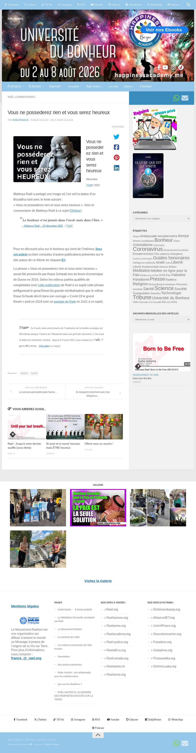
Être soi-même (169, 302)
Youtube (98, 4)
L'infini (168, 263)
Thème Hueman (51, 744)
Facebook (13, 4)
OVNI (162, 275)
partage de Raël (65, 301)
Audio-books (64, 609)
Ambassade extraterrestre (158, 236)
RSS (82, 4)
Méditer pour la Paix (149, 275)
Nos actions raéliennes (70, 664)
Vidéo (136, 302)
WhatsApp (156, 4)
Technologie (171, 293)
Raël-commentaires (21, 97)
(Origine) (75, 210)
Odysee (115, 4)
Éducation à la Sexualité (151, 302)
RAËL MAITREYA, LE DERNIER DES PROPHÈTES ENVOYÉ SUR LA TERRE (73, 696)
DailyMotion (135, 4)
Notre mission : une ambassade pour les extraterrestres (72, 674)
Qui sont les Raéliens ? (70, 684)
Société (34, 373)
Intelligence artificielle (144, 262)
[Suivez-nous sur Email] (184, 98)
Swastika (155, 293)
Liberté (177, 262)
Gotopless (176, 253)
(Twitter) (31, 4)
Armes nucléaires (143, 240)
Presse (157, 279)
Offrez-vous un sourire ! (99, 443)
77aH (89, 185)
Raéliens (171, 279)
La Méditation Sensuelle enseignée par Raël (74, 619)
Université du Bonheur (171, 298)
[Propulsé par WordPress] (31, 744)
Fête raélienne (162, 254)
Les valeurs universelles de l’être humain (73, 647)
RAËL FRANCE (15, 18)
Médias (172, 266)
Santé (148, 288)
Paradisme (141, 279)
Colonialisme (143, 245)
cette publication (49, 285)
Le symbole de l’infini (69, 637)
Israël (160, 262)
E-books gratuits (83, 609)
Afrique (136, 236)
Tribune (142, 297)
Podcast (174, 4)
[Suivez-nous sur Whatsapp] (176, 98)
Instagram (66, 4)
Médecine (163, 267)
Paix (168, 275)
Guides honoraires (171, 257)
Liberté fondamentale (146, 266)
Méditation (141, 270)
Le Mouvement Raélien (70, 629)
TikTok (48, 4)
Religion (140, 284)
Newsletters (64, 656)
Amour (183, 236)
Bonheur (24, 373)
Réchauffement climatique (162, 284)
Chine (176, 241)
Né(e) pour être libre (142, 378)
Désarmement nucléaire (176, 250)
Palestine (178, 275)
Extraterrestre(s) (143, 253)
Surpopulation (141, 293)
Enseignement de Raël (146, 375)
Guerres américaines (143, 258)
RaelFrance (21, 120)
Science (164, 288)
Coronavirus (148, 249)
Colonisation (158, 245)
